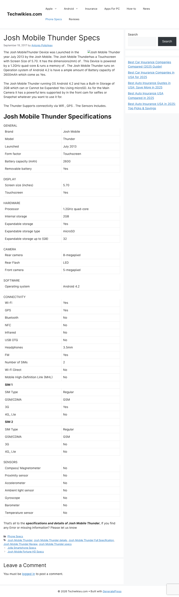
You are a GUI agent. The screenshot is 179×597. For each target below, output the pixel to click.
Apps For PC (112, 8)
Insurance (91, 8)
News (146, 8)
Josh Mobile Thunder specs (55, 544)
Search (133, 34)
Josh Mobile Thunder (20, 540)
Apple (49, 8)
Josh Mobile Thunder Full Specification (91, 540)
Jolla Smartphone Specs (22, 547)
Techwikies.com (24, 14)
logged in (28, 574)
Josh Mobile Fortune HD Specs (26, 551)
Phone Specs (53, 19)
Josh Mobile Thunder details (50, 540)
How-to (131, 8)
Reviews (74, 19)
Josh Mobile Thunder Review (20, 544)
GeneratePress (112, 591)
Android (69, 8)
